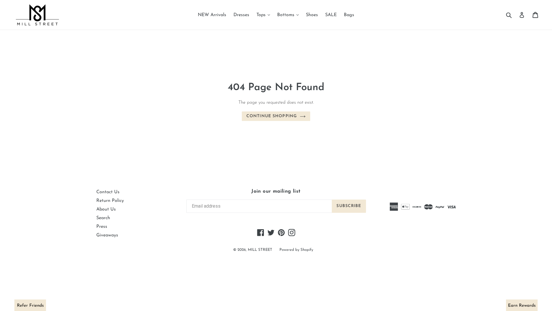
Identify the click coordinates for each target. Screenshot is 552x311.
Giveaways (107, 235)
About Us (106, 209)
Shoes (312, 15)
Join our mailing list (275, 191)
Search (103, 218)
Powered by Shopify (296, 250)
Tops (264, 14)
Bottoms (289, 14)
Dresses (241, 15)
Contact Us (108, 192)
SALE (331, 15)
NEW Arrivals (212, 15)
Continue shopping (271, 116)
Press (101, 226)
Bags (349, 15)
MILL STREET (260, 250)
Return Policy (110, 200)
